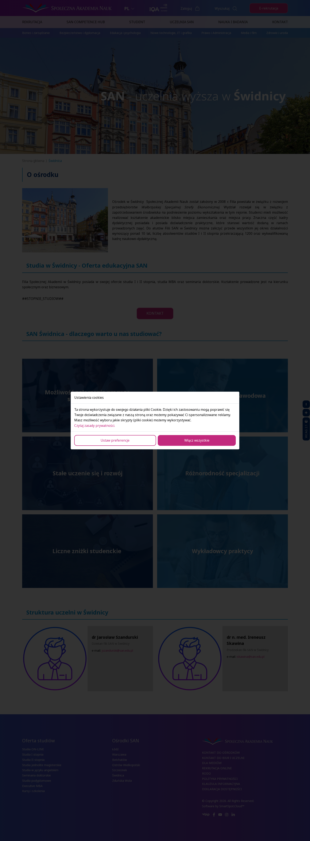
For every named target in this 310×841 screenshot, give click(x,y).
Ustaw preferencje (115, 440)
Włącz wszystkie (196, 440)
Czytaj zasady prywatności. (94, 425)
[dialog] (155, 420)
